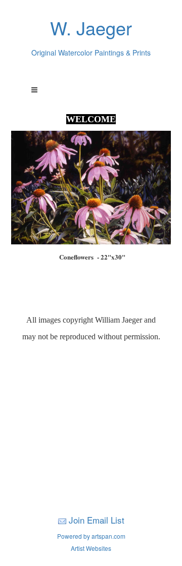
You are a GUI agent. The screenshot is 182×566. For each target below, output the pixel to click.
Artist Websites (91, 548)
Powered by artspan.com (91, 536)
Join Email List (96, 519)
